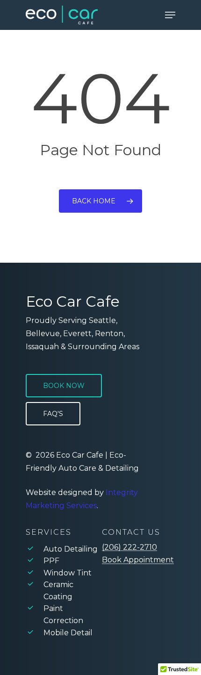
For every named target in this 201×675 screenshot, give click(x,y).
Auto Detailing (70, 549)
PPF (51, 560)
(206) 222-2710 (129, 547)
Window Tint (67, 572)
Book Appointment (138, 560)
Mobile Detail (68, 632)
